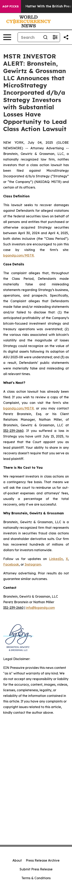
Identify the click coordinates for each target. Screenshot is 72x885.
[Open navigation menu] (7, 37)
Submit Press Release (36, 869)
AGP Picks (10, 6)
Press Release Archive (43, 860)
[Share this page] (66, 37)
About (17, 860)
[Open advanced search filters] (55, 37)
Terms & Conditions (36, 878)
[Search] (45, 37)
